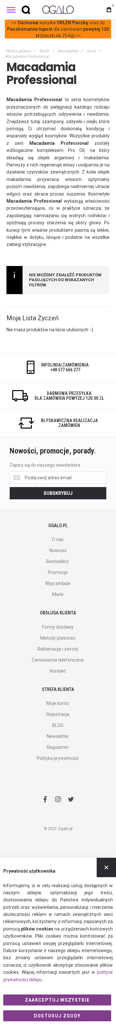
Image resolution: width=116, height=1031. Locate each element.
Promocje (58, 572)
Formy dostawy (57, 627)
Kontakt (58, 671)
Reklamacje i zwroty (57, 649)
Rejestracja (57, 714)
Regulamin (58, 747)
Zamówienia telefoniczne (58, 660)
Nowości (57, 550)
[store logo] (58, 10)
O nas (57, 539)
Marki (44, 51)
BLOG (57, 725)
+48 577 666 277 (65, 369)
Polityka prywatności (58, 758)
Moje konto (57, 703)
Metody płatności (57, 638)
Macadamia (68, 51)
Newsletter (58, 736)
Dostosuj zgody (57, 1015)
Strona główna (18, 51)
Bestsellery (57, 561)
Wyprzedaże (58, 583)
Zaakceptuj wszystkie (57, 1000)
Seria (91, 51)
